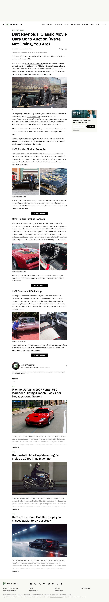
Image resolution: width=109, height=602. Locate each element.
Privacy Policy (76, 130)
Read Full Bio (24, 373)
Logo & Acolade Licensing (9, 590)
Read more (15, 447)
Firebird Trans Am (32, 154)
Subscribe (91, 127)
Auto (97, 24)
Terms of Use (47, 594)
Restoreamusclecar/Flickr (19, 110)
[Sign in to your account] (103, 24)
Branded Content (59, 590)
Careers (20, 594)
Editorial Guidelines (85, 588)
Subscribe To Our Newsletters (10, 588)
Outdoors (85, 24)
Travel (92, 24)
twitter (66, 365)
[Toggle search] (105, 24)
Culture (66, 24)
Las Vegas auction (33, 116)
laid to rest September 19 (34, 63)
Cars (13, 381)
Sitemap (70, 594)
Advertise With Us (33, 590)
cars (47, 119)
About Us (31, 588)
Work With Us (27, 594)
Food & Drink (58, 24)
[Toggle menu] (3, 24)
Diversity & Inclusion (37, 594)
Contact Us (57, 588)
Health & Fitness (75, 24)
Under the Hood (39, 213)
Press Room (63, 594)
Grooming (49, 24)
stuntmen (17, 229)
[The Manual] (14, 24)
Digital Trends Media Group (9, 594)
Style (43, 24)
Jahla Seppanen (17, 49)
